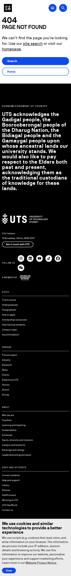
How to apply (8, 315)
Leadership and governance (16, 455)
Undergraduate (10, 305)
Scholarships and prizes (14, 320)
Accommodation (10, 334)
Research (7, 365)
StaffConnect (9, 495)
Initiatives (7, 435)
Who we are (8, 415)
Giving (5, 394)
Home (11, 71)
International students (13, 324)
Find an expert (9, 355)
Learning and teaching (13, 425)
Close (9, 570)
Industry (6, 360)
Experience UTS (10, 380)
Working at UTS (10, 500)
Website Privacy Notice (41, 562)
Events (5, 375)
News (5, 370)
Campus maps (9, 329)
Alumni (5, 390)
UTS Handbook (9, 505)
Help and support (11, 480)
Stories (6, 385)
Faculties (7, 420)
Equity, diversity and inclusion (17, 440)
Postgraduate (9, 310)
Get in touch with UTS (17, 244)
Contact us (7, 510)
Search (12, 61)
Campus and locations (13, 445)
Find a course (9, 300)
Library (5, 485)
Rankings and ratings (13, 450)
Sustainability (9, 430)
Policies (6, 490)
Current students (11, 475)
